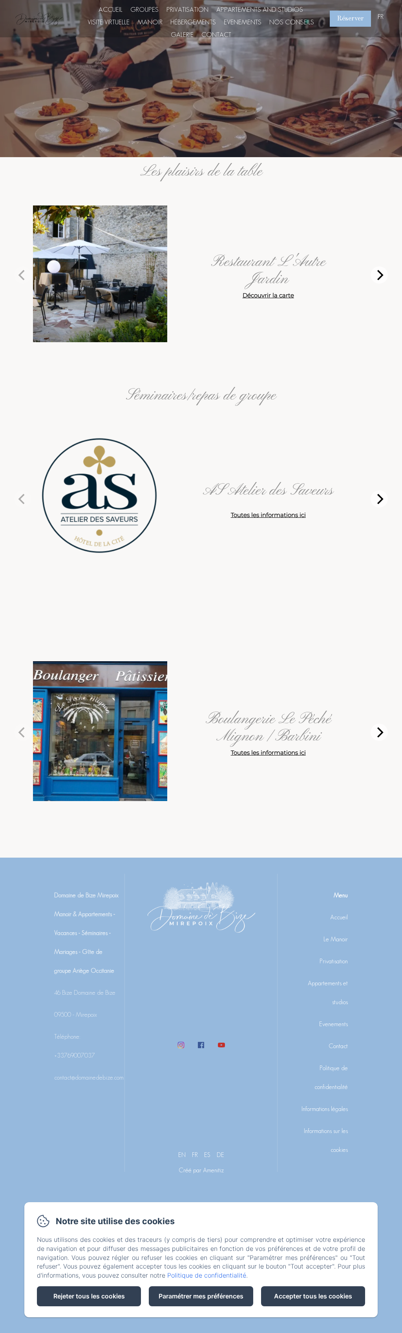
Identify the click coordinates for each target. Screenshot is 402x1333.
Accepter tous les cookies (313, 1296)
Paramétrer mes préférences (201, 1296)
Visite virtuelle (109, 22)
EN (182, 1154)
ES (207, 1154)
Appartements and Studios (259, 9)
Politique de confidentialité (331, 1077)
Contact (216, 34)
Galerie (182, 34)
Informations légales (325, 1109)
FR (195, 1154)
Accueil (110, 9)
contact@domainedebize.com (89, 1077)
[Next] (379, 275)
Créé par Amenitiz (201, 1170)
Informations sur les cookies (326, 1140)
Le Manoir (335, 939)
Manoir (150, 22)
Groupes (144, 9)
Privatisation (187, 9)
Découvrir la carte (268, 295)
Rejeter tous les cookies (89, 1296)
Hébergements (193, 22)
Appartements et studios (328, 992)
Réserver (350, 18)
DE (220, 1154)
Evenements (242, 22)
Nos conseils (291, 22)
